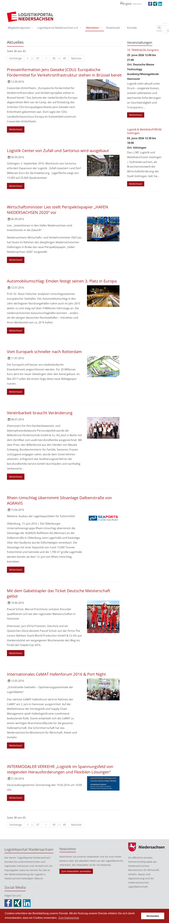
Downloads (113, 28)
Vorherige (15, 58)
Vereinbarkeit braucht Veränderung (39, 412)
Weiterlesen (15, 129)
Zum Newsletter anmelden (76, 871)
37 (37, 58)
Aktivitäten (92, 28)
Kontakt (132, 28)
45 (64, 58)
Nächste (76, 58)
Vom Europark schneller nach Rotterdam (44, 351)
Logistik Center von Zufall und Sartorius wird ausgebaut (58, 150)
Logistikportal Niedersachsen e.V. (58, 28)
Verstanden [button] (152, 916)
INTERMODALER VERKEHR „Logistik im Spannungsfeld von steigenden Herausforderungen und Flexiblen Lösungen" (60, 769)
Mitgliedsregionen (19, 28)
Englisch (137, 4)
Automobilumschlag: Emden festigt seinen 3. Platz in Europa (62, 281)
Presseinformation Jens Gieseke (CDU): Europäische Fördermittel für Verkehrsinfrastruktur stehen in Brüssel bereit (64, 72)
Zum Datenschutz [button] (68, 917)
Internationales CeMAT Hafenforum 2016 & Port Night (56, 674)
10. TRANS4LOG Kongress (143, 50)
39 (53, 58)
